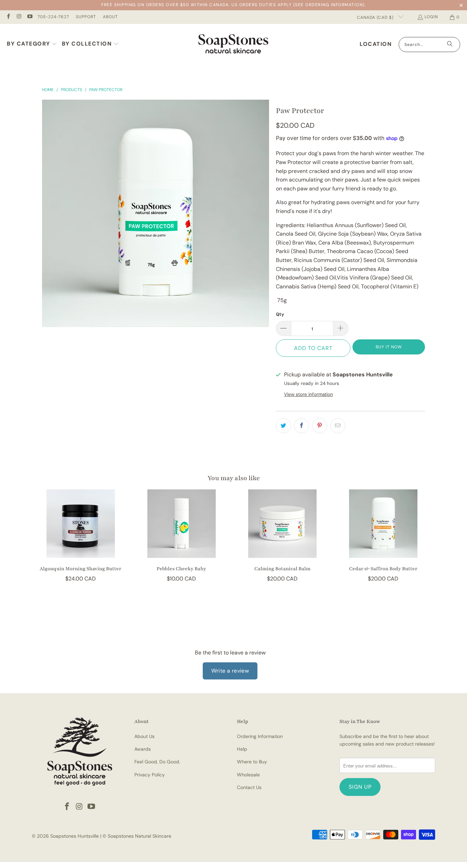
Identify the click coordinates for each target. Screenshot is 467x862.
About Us (144, 736)
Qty (280, 314)
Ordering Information (260, 736)
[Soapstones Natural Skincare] (233, 44)
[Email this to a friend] (337, 425)
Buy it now (389, 347)
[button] (32, 44)
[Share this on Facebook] (301, 425)
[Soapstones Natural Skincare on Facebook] (8, 17)
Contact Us (249, 787)
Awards (142, 749)
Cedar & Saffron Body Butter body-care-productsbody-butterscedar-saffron (383, 523)
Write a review (230, 670)
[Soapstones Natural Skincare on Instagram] (19, 17)
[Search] (450, 44)
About (110, 17)
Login (431, 17)
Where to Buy (252, 762)
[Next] (425, 540)
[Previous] (41, 540)
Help (242, 749)
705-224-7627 (53, 17)
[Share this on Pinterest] (319, 425)
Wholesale (248, 775)
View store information (308, 394)
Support (86, 17)
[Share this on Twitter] (283, 425)
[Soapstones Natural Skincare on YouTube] (29, 17)
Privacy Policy (149, 775)
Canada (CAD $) (376, 17)
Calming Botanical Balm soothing (282, 523)
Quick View (81, 541)
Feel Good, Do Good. (157, 762)
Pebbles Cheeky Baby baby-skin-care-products (181, 523)
